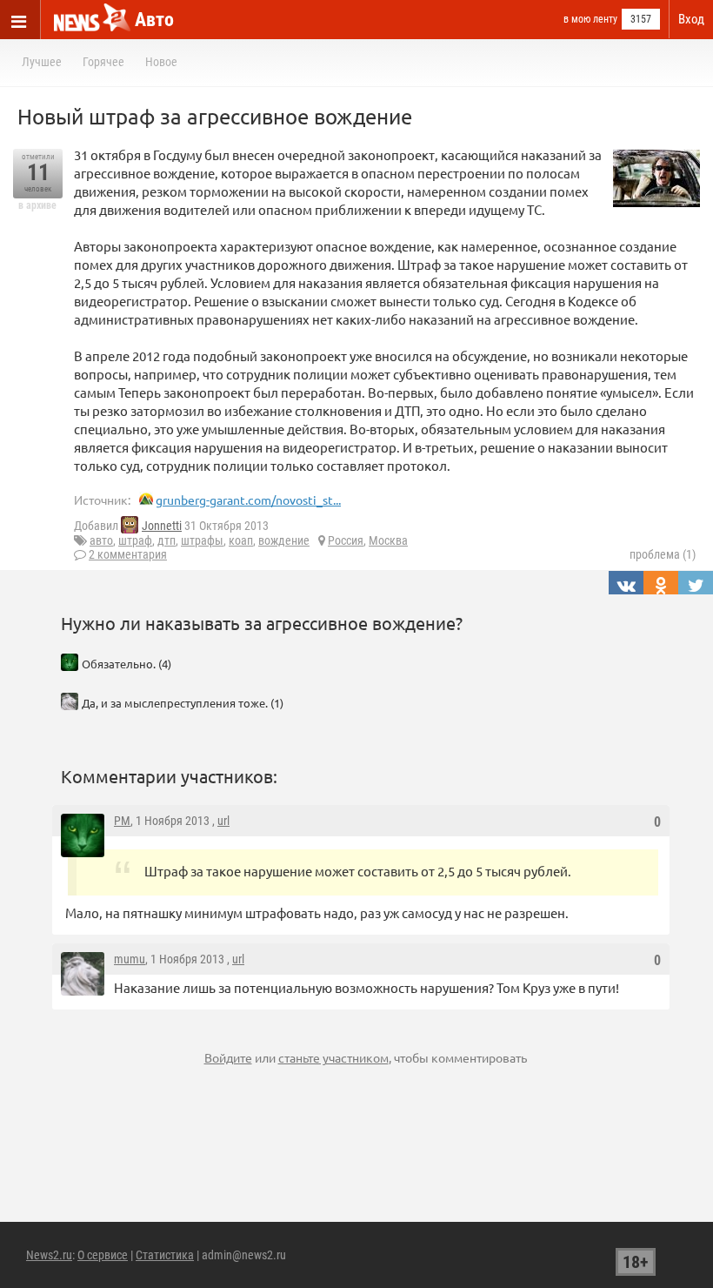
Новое (161, 62)
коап (241, 540)
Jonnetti (162, 526)
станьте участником (333, 1057)
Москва (388, 540)
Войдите (228, 1057)
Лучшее (42, 62)
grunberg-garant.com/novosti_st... (248, 499)
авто (101, 540)
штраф (135, 540)
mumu (129, 959)
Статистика (165, 1255)
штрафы (202, 540)
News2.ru (49, 1255)
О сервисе (102, 1255)
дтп (166, 540)
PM (122, 821)
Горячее (103, 62)
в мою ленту (590, 19)
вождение (284, 540)
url (223, 821)
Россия (345, 540)
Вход (691, 19)
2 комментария (128, 554)
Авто (154, 19)
